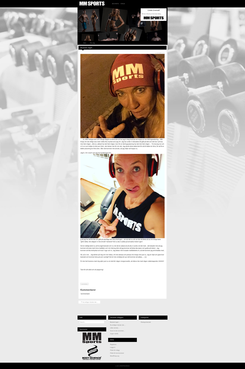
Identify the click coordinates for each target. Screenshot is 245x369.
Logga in (112, 347)
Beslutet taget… (115, 322)
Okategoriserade (146, 322)
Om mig (92, 43)
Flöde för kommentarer (117, 353)
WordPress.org (114, 356)
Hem (84, 43)
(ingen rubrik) (114, 334)
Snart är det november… (117, 331)
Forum (123, 3)
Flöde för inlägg (115, 350)
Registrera (113, 344)
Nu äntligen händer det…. (118, 325)
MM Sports (115, 3)
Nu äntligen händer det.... (90, 302)
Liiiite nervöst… (114, 328)
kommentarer (84, 284)
